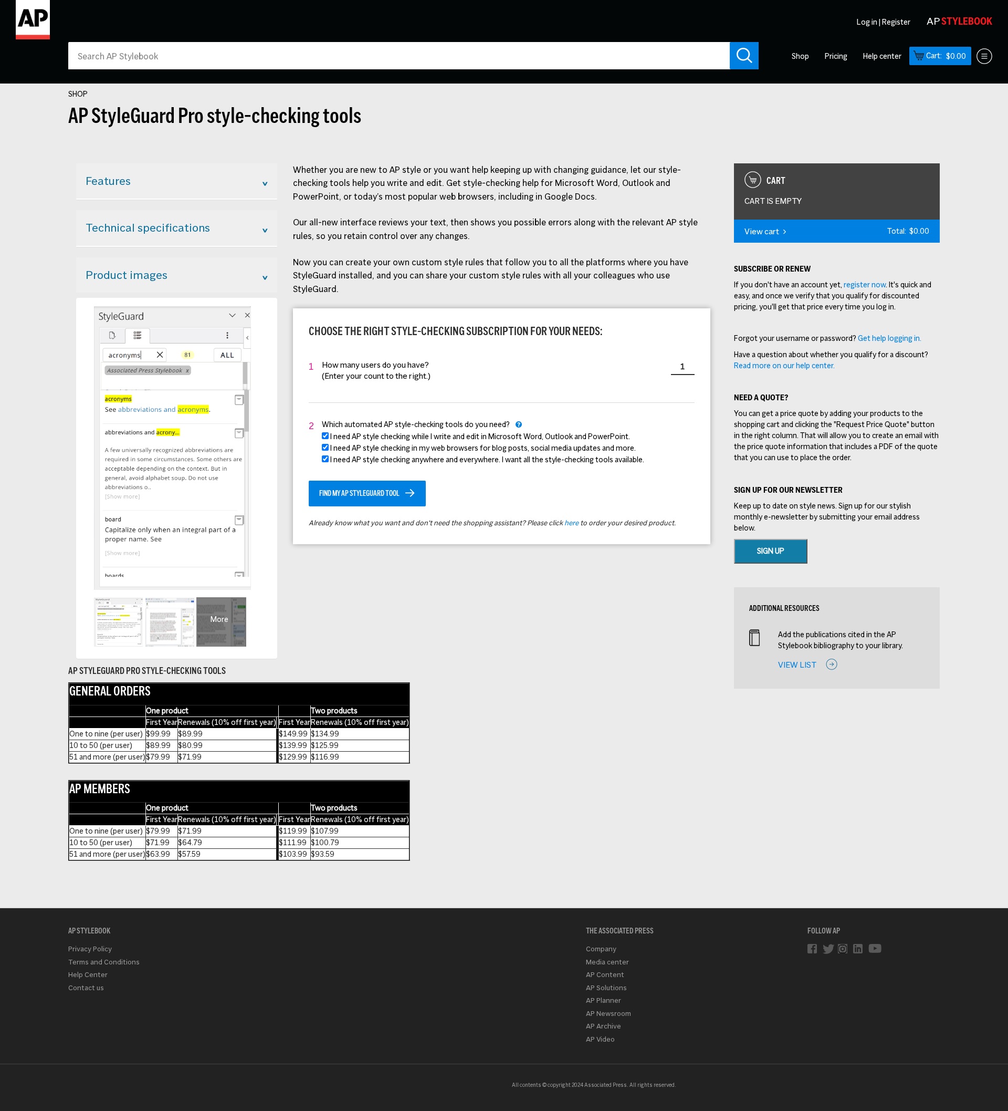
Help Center (88, 975)
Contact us (86, 988)
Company (601, 949)
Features (108, 181)
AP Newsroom (608, 1014)
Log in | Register (883, 22)
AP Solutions (606, 988)
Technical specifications (148, 227)
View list (797, 664)
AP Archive (603, 1026)
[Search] (744, 55)
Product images (126, 275)
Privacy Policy (90, 949)
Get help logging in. (889, 338)
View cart (761, 231)
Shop (800, 56)
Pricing (836, 56)
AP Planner (603, 1000)
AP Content (605, 975)
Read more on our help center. (784, 365)
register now (865, 284)
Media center (607, 962)
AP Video (600, 1039)
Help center (882, 56)
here (571, 523)
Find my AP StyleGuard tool (359, 493)
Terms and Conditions (104, 962)
